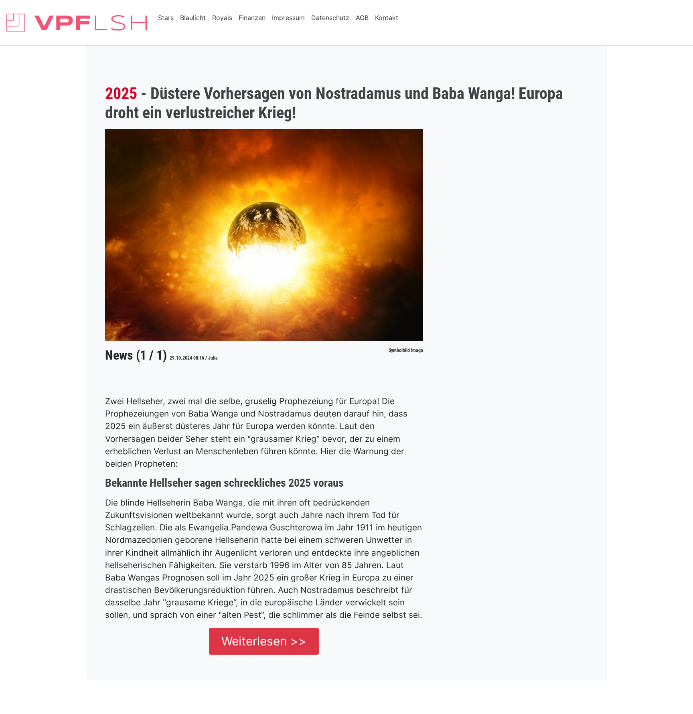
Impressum (288, 18)
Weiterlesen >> (263, 641)
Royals (222, 18)
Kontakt (386, 18)
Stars (166, 18)
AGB (362, 18)
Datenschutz (330, 18)
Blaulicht (193, 18)
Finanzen (252, 18)
